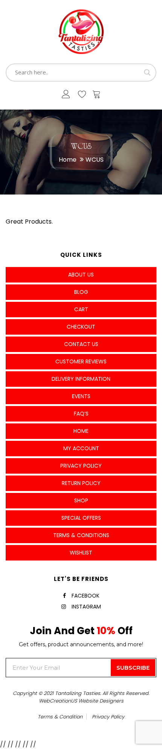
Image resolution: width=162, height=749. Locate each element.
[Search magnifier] (147, 72)
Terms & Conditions (81, 535)
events (81, 396)
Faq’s (81, 413)
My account (81, 448)
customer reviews (81, 361)
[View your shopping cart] (96, 96)
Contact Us (81, 344)
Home (67, 159)
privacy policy (108, 716)
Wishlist (81, 552)
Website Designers (101, 700)
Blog (81, 292)
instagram (86, 606)
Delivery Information (81, 379)
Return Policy (81, 483)
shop (81, 500)
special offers (81, 518)
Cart (81, 309)
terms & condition (60, 716)
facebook (85, 595)
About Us (81, 274)
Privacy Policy (81, 465)
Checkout (81, 326)
